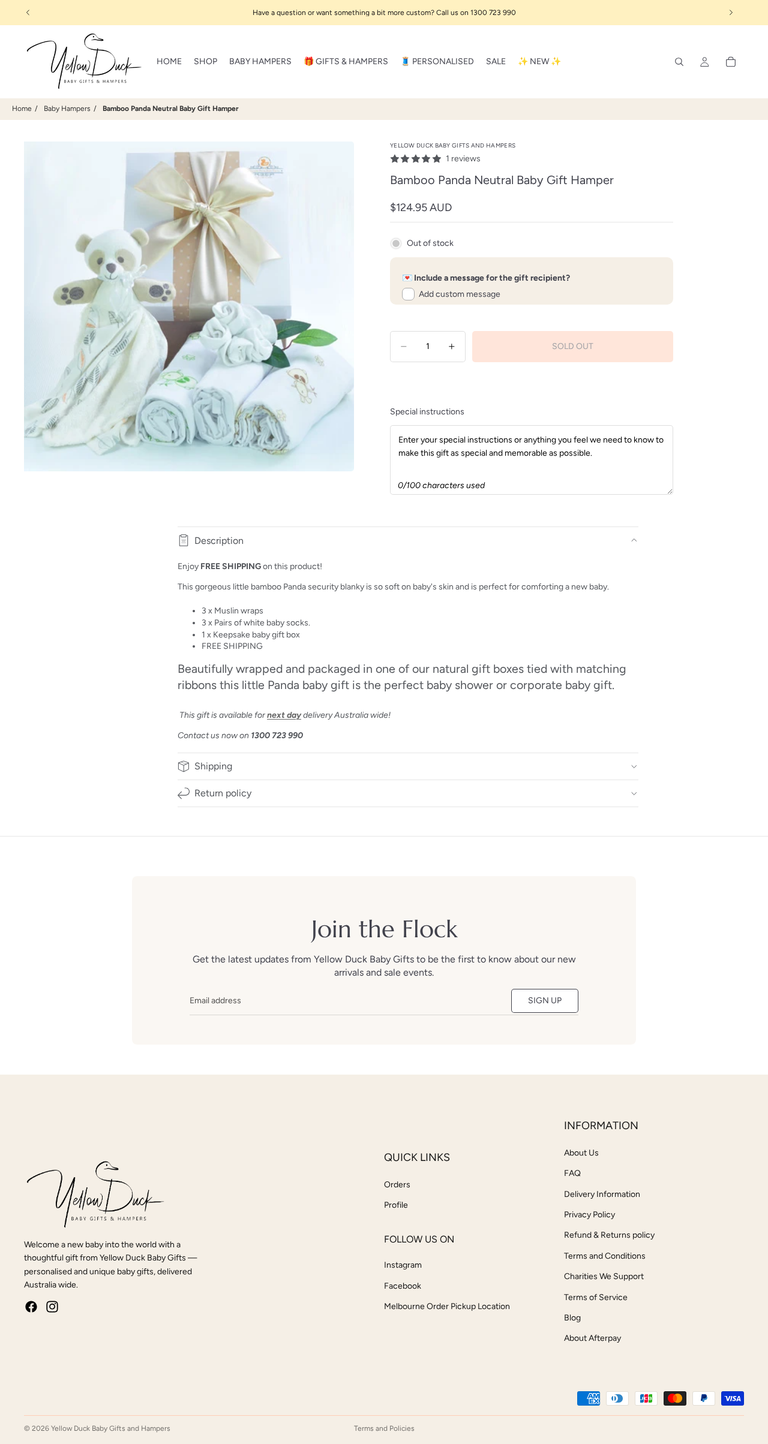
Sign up (545, 1000)
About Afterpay (592, 1338)
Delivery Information (602, 1194)
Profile (396, 1205)
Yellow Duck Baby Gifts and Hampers (110, 1428)
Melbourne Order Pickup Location (447, 1306)
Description (219, 540)
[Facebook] (31, 1306)
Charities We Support (604, 1276)
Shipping (213, 766)
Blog (572, 1318)
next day (284, 715)
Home (22, 108)
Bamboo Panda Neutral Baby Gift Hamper (171, 108)
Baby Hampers (67, 108)
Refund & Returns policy (609, 1235)
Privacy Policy (589, 1215)
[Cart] (731, 62)
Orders (397, 1185)
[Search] (679, 62)
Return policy (222, 793)
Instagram (403, 1265)
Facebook (402, 1286)
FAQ (572, 1173)
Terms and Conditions (605, 1256)
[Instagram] (52, 1306)
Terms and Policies (384, 1428)
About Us (581, 1153)
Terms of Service (596, 1297)
